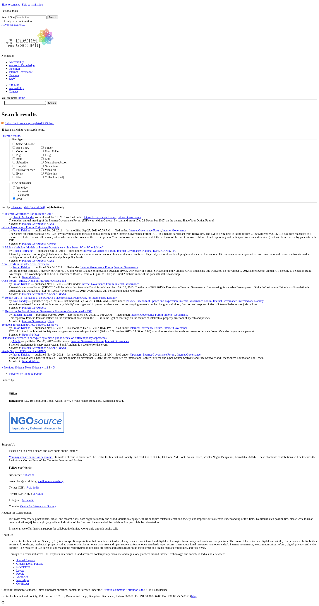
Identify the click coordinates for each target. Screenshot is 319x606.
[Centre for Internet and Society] (28, 49)
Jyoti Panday (20, 301)
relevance (16, 207)
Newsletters (23, 567)
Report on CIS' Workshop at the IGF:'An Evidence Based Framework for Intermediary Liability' (61, 297)
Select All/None (25, 144)
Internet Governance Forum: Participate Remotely (30, 227)
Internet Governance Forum (100, 217)
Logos (20, 570)
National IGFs (150, 250)
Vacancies (22, 576)
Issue (19, 158)
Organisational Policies (29, 563)
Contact (13, 91)
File (18, 177)
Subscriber (22, 162)
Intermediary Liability (251, 301)
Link (47, 158)
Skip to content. (10, 4)
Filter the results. (11, 135)
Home (21, 97)
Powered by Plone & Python (25, 373)
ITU (173, 250)
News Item (51, 166)
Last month (23, 195)
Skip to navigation (32, 4)
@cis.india (28, 500)
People (20, 573)
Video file (50, 169)
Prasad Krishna (21, 230)
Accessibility (16, 62)
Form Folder (52, 151)
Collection (22, 151)
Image (48, 155)
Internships (22, 580)
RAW (12, 78)
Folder (48, 147)
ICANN (165, 250)
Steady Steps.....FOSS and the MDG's (23, 351)
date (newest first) (34, 207)
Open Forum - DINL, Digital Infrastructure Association (33, 280)
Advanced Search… (13, 24)
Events (52, 243)
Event (19, 173)
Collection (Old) (54, 177)
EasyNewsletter (25, 169)
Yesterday (22, 187)
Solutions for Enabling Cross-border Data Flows (29, 324)
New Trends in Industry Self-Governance (25, 264)
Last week (22, 191)
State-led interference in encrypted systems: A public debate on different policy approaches (54, 337)
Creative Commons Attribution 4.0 (122, 589)
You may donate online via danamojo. (31, 457)
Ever (19, 198)
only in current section (19, 21)
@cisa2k (38, 493)
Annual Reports (25, 560)
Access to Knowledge (22, 65)
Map (193, 596)
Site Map (14, 84)
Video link (51, 173)
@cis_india (32, 487)
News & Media (31, 277)
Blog (51, 223)
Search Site (8, 17)
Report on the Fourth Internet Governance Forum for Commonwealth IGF (48, 311)
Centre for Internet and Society (38, 506)
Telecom (14, 75)
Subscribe (28, 475)
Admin (16, 341)
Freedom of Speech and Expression (157, 301)
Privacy (130, 301)
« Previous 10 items (13, 367)
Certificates (22, 583)
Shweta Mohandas (23, 217)
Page (19, 155)
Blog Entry (22, 147)
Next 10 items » (34, 367)
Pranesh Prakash (22, 314)
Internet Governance (21, 72)
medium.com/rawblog (51, 481)
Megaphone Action (56, 162)
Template (21, 166)
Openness (14, 68)
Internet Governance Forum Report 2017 (29, 213)
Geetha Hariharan (23, 250)
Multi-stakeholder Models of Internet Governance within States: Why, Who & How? (54, 247)
